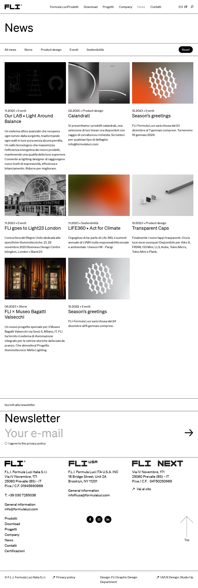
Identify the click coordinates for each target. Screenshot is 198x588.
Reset (186, 50)
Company (125, 7)
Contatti (155, 7)
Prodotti (73, 7)
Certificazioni (15, 551)
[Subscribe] (189, 433)
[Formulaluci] (13, 7)
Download (90, 7)
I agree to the (27, 443)
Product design (51, 50)
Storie (28, 50)
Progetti (108, 7)
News (141, 7)
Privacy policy (65, 577)
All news (10, 50)
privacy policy (36, 443)
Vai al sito (143, 489)
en (181, 7)
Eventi (74, 50)
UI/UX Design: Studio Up (176, 577)
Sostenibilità (95, 50)
